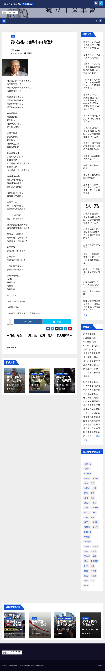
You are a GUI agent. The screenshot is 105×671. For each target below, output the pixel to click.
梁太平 (95, 527)
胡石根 (30, 53)
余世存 (95, 478)
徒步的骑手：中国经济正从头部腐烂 (39, 626)
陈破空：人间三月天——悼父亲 (38, 380)
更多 (85, 315)
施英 (92, 517)
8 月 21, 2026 (64, 629)
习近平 (87, 469)
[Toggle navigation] (50, 21)
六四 (92, 483)
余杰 (86, 483)
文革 (86, 517)
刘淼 (94, 488)
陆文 (86, 576)
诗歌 (13, 36)
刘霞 (92, 493)
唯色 (92, 498)
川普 (86, 508)
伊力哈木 (87, 473)
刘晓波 (87, 488)
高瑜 (86, 585)
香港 (86, 581)
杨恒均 (95, 522)
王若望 (87, 556)
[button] (96, 21)
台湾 (86, 498)
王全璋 (93, 551)
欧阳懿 (87, 537)
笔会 (86, 561)
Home (100, 666)
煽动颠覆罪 (68, 618)
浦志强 (95, 546)
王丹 (86, 551)
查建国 (87, 527)
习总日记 (87, 464)
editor (17, 50)
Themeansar (39, 666)
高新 (92, 581)
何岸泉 (87, 478)
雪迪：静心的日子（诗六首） (14, 380)
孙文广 (87, 503)
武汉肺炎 (87, 542)
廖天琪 (87, 512)
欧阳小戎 (87, 532)
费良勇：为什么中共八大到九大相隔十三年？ (91, 118)
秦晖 (94, 556)
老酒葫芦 (94, 561)
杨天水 (87, 522)
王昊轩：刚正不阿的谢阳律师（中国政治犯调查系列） (91, 146)
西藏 (86, 571)
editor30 (63, 389)
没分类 (9, 618)
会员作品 (34, 373)
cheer (12, 389)
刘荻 (86, 493)
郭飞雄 (93, 571)
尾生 (94, 503)
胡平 (86, 566)
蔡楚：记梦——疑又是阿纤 (55, 335)
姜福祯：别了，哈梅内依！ (63, 380)
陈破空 (93, 576)
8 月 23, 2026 (14, 629)
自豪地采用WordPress (10, 666)
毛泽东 (87, 546)
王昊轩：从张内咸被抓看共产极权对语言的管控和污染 (91, 45)
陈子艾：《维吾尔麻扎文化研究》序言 (91, 272)
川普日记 (94, 508)
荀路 (92, 566)
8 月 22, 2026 (39, 629)
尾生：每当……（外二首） (23, 335)
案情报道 (60, 618)
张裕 (94, 512)
